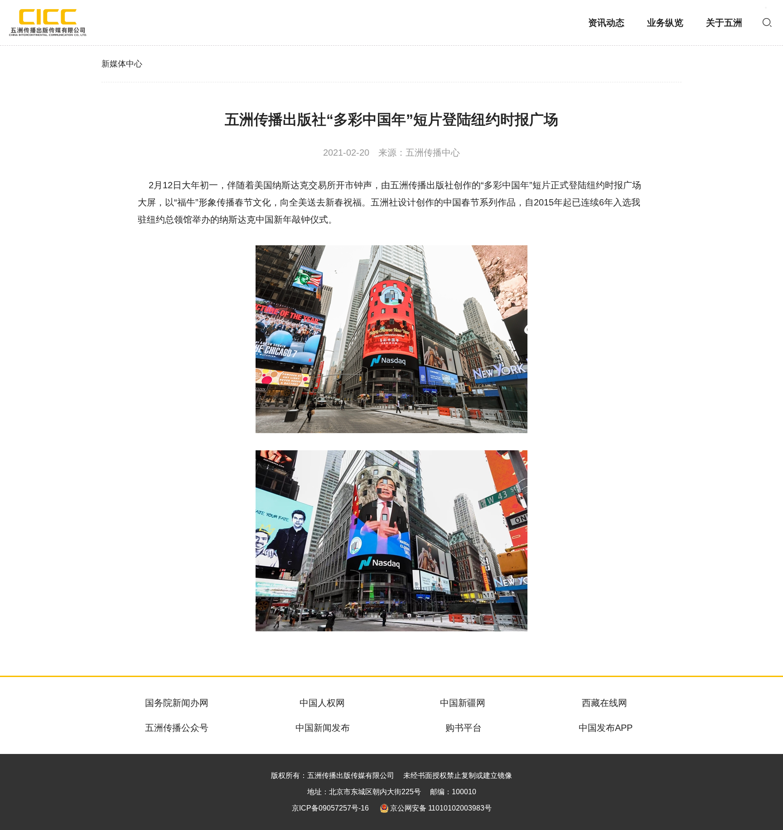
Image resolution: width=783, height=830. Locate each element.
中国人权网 (322, 703)
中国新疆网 (462, 703)
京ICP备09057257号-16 (330, 808)
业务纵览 (665, 23)
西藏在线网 (604, 703)
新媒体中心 (122, 63)
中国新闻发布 (322, 728)
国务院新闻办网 (176, 703)
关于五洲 (724, 23)
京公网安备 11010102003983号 (441, 808)
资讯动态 (606, 23)
